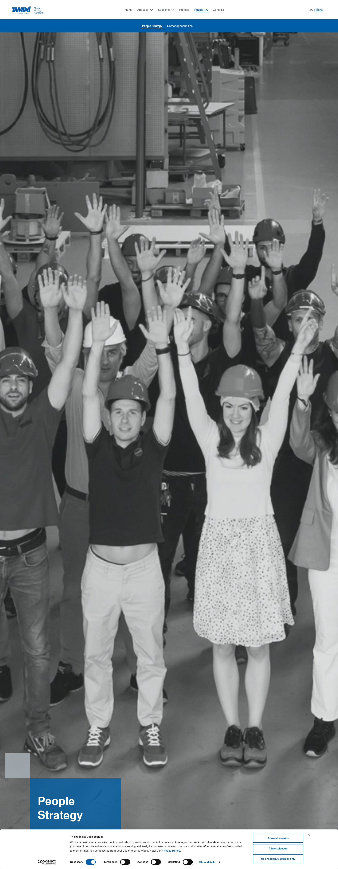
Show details (207, 862)
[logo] (27, 10)
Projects (184, 10)
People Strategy (152, 26)
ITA (311, 10)
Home (128, 10)
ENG (319, 10)
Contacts (218, 10)
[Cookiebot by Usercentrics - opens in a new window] (46, 862)
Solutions (164, 10)
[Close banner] (308, 835)
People (198, 10)
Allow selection (278, 848)
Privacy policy (171, 850)
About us (142, 10)
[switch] (125, 862)
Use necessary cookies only (278, 858)
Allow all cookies (278, 838)
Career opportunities (180, 26)
